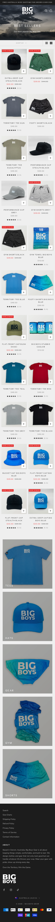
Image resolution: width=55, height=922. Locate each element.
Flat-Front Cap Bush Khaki (14, 345)
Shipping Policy (9, 819)
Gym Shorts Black (14, 255)
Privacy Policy (8, 828)
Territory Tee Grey (14, 431)
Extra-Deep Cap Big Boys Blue (41, 519)
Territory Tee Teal (14, 389)
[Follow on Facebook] (4, 890)
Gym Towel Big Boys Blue (41, 256)
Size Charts (7, 815)
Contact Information (11, 837)
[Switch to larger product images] (46, 43)
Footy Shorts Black (41, 123)
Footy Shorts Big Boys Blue (41, 300)
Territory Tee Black (41, 431)
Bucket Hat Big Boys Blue (14, 474)
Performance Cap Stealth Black (41, 166)
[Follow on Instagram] (11, 890)
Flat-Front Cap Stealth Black (14, 519)
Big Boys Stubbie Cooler (41, 345)
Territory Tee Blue (14, 299)
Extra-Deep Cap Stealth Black (14, 79)
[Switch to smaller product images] (51, 43)
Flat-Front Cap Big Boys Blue (41, 474)
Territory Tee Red (40, 389)
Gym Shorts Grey (40, 210)
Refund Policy (8, 823)
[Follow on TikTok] (18, 890)
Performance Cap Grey (14, 211)
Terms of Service (9, 832)
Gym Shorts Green (41, 78)
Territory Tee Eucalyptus (14, 166)
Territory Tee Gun (14, 123)
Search (5, 810)
